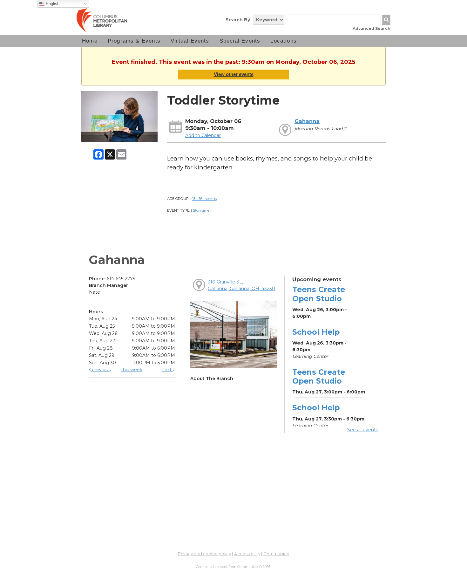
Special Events (240, 41)
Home (90, 41)
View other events (234, 74)
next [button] (167, 369)
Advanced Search (371, 28)
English (51, 3)
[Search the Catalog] (386, 20)
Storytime (201, 210)
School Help (316, 332)
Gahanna (307, 121)
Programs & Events (134, 41)
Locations (283, 41)
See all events (362, 430)
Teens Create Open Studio (318, 294)
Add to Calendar (203, 135)
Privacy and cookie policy (204, 553)
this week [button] (131, 369)
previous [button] (101, 369)
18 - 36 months (204, 198)
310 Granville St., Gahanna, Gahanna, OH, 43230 (241, 285)
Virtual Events (190, 41)
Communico (276, 553)
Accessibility (247, 553)
